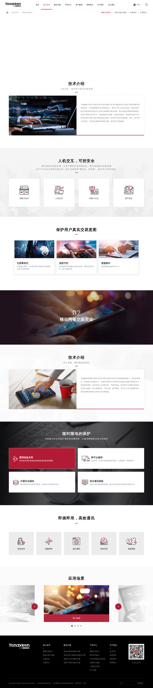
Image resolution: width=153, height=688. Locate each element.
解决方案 (57, 5)
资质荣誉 (113, 659)
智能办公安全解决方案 (72, 659)
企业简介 (113, 651)
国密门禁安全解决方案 (72, 662)
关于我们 (100, 5)
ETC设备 (93, 670)
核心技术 (46, 5)
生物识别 (133, 12)
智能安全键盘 (95, 662)
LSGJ (84, 683)
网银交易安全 (28, 12)
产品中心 (68, 5)
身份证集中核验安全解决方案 (74, 655)
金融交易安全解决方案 (72, 651)
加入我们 (111, 5)
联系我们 (113, 662)
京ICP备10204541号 (44, 683)
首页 (37, 5)
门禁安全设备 (95, 666)
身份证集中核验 (120, 12)
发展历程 (113, 655)
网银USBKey (95, 651)
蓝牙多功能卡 (95, 655)
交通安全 (143, 12)
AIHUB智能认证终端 (97, 659)
